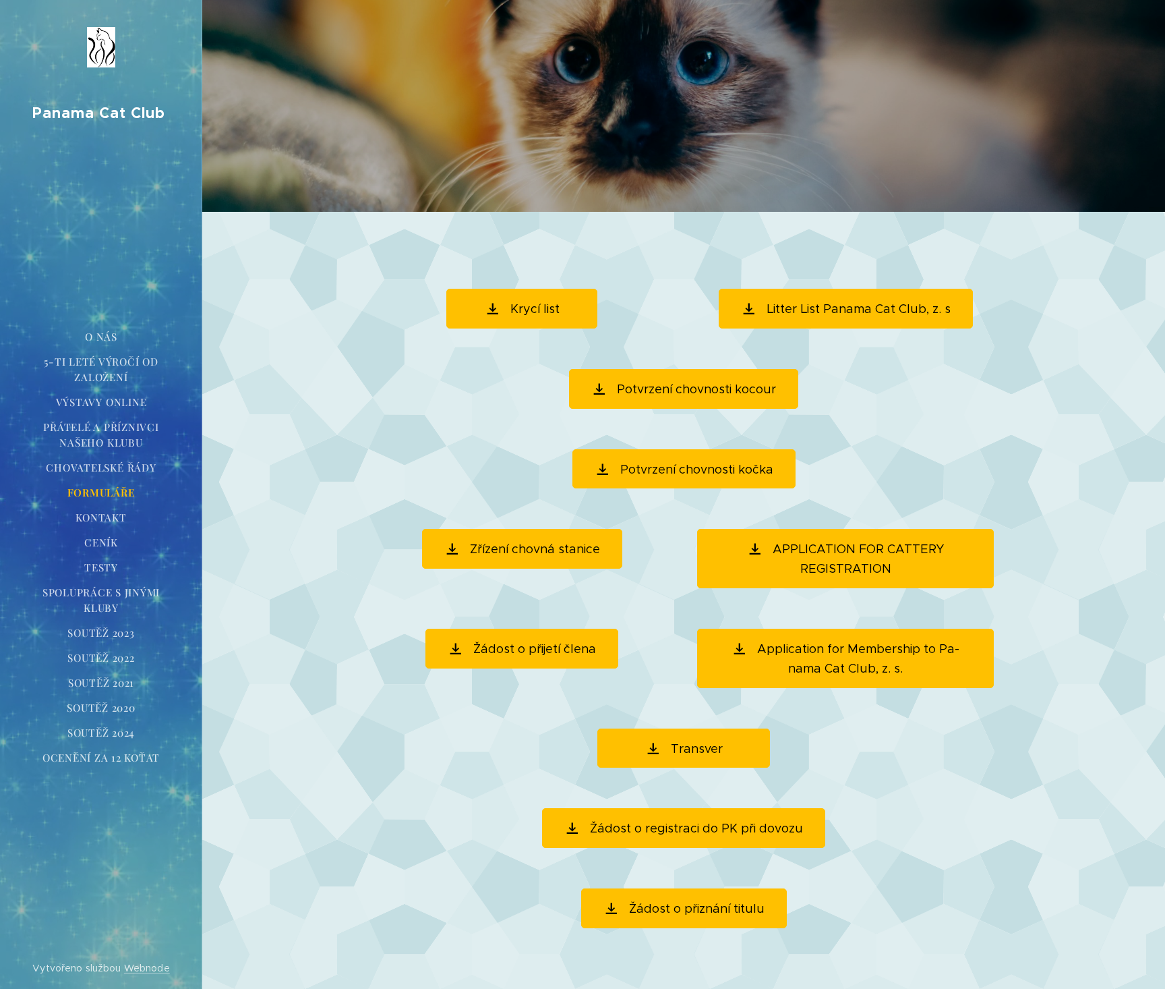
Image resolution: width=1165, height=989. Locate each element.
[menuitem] (101, 337)
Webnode (147, 968)
